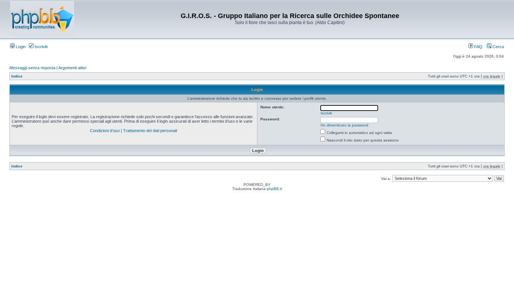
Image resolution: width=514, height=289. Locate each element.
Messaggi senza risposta (32, 67)
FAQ (477, 46)
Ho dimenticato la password (344, 125)
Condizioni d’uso (105, 130)
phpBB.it (274, 189)
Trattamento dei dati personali (150, 130)
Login (20, 46)
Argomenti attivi (72, 67)
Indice (17, 76)
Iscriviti (40, 46)
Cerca (497, 46)
